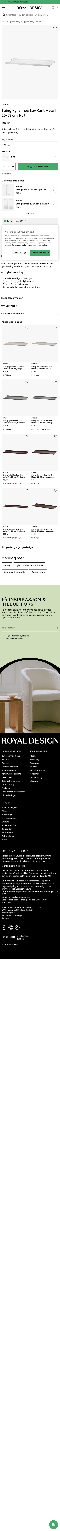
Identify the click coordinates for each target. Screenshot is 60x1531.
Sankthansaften (9, 825)
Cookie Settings (19, 252)
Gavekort (6, 759)
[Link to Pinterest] (17, 927)
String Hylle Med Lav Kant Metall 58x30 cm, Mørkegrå (14, 422)
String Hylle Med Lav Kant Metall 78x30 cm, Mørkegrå (42, 422)
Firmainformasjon (10, 767)
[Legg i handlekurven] (54, 190)
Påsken (5, 811)
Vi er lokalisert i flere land (13, 866)
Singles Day (7, 829)
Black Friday (7, 833)
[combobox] (30, 145)
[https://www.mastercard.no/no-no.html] (12, 937)
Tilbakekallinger (9, 795)
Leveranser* (7, 777)
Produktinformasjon (12, 298)
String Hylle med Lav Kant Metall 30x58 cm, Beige (13, 368)
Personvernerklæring (11, 774)
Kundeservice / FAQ (11, 756)
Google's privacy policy (37, 245)
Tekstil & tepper (37, 770)
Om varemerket (10, 305)
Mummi (5, 822)
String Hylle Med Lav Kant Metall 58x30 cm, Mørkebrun (43, 476)
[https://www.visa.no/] (5, 937)
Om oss (5, 763)
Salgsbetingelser (9, 770)
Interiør (33, 767)
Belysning (34, 759)
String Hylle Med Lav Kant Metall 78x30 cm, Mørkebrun (43, 530)
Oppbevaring (36, 777)
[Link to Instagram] (10, 927)
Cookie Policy (8, 785)
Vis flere (30, 213)
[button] (53, 7)
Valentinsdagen (9, 807)
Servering (34, 763)
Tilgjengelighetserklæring (14, 792)
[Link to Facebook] (4, 927)
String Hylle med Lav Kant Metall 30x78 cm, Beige (41, 368)
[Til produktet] (30, 190)
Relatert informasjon (12, 313)
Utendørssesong (9, 818)
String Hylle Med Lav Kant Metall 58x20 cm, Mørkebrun (14, 476)
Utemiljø (34, 781)
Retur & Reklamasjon (11, 781)
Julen (4, 840)
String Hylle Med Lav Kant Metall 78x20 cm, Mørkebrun (14, 530)
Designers (6, 788)
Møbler (33, 756)
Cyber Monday (9, 836)
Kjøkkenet (34, 774)
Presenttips (7, 815)
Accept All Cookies (40, 253)
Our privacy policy (19, 245)
